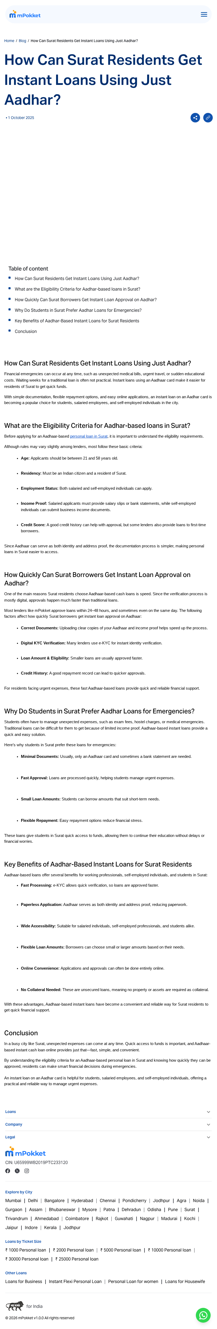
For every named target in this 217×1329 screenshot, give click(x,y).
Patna (109, 1209)
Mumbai (13, 1200)
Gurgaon (13, 1209)
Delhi (33, 1200)
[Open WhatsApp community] (203, 1315)
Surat (189, 1209)
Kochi (189, 1218)
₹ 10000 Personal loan (169, 1250)
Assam (35, 1209)
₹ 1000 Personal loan (25, 1250)
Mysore (89, 1209)
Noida (199, 1200)
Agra (181, 1200)
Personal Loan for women (133, 1281)
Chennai (108, 1200)
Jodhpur (161, 1200)
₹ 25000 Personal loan (76, 1259)
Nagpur (147, 1218)
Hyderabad (82, 1200)
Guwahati (124, 1218)
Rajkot (102, 1218)
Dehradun (131, 1209)
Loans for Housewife (185, 1281)
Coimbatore (77, 1218)
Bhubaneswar (62, 1209)
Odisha (154, 1209)
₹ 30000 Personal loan (26, 1259)
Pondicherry (134, 1200)
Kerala (50, 1227)
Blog (22, 40)
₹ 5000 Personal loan (120, 1250)
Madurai (169, 1218)
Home (9, 40)
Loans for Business (23, 1281)
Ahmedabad (47, 1218)
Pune (173, 1209)
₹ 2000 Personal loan (73, 1250)
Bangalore (54, 1200)
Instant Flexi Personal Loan (75, 1281)
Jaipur (11, 1227)
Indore (31, 1227)
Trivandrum (16, 1218)
